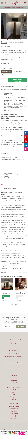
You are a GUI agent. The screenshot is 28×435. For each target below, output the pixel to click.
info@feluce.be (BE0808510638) (15, 356)
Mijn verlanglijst (14, 413)
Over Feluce (14, 375)
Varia (14, 394)
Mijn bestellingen (14, 408)
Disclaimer (14, 380)
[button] (7, 39)
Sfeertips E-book (14, 397)
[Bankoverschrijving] (14, 425)
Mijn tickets (14, 411)
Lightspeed (22, 429)
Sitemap (14, 392)
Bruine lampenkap (6, 74)
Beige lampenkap (18, 71)
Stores (14, 399)
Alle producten (14, 418)
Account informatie (14, 406)
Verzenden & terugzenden (14, 387)
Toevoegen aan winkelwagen (17, 80)
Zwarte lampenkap (6, 71)
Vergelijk (14, 416)
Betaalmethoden (14, 385)
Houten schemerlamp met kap (6, 293)
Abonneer (21, 326)
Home (4, 11)
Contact (14, 389)
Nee (13, 433)
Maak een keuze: (7, 68)
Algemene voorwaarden (14, 377)
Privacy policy (14, 382)
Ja (9, 433)
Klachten (14, 373)
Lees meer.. (11, 59)
